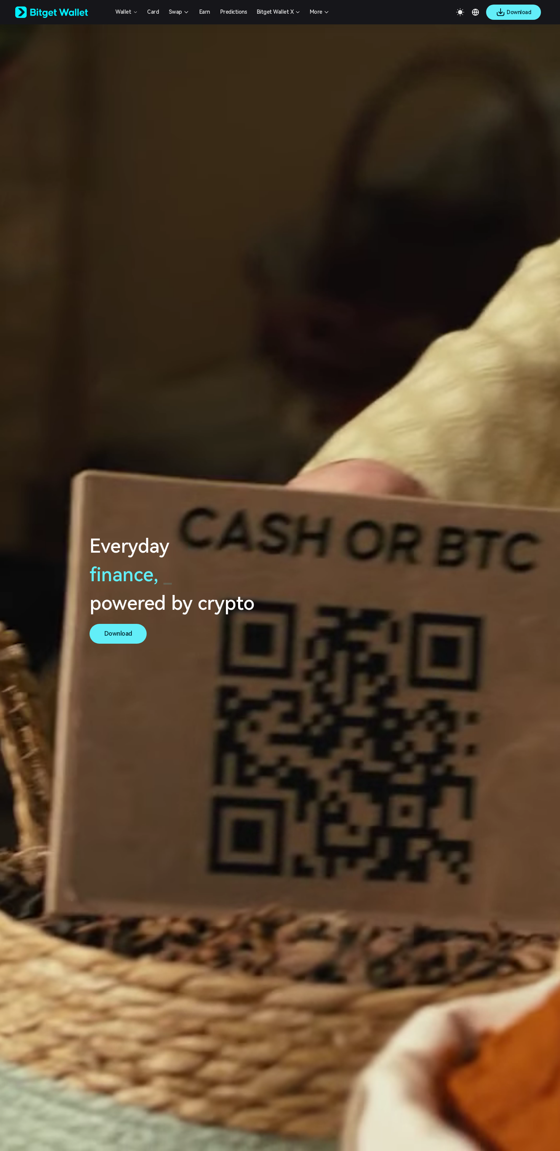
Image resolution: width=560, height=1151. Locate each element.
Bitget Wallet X (275, 12)
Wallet (123, 12)
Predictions (233, 12)
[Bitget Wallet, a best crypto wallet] (61, 12)
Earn (204, 12)
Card (153, 12)
